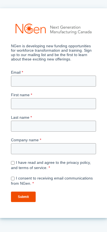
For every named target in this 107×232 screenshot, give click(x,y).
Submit (23, 197)
